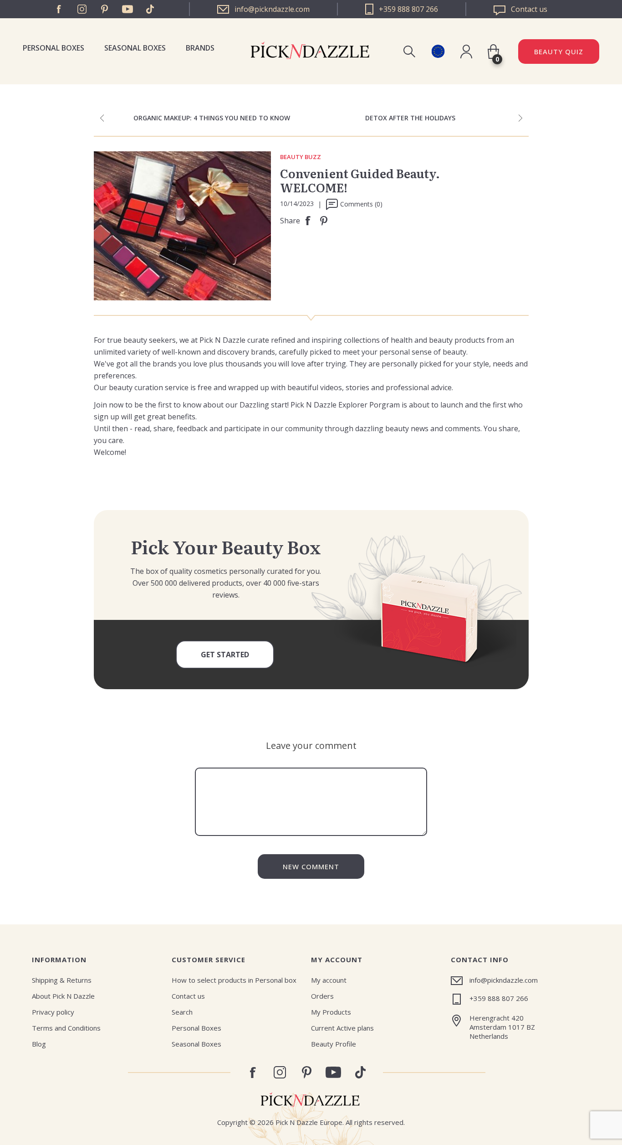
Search (182, 1011)
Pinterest (104, 9)
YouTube (127, 9)
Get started (225, 655)
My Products (331, 1011)
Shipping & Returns (62, 980)
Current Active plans (342, 1027)
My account (329, 980)
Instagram (82, 9)
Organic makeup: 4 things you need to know (211, 117)
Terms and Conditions (66, 1027)
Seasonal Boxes (135, 48)
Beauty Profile (333, 1043)
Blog (39, 1043)
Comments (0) (361, 204)
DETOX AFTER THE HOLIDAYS (410, 117)
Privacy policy (53, 1011)
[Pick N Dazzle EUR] (438, 51)
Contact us (188, 996)
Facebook (59, 9)
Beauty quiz (558, 51)
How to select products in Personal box (234, 980)
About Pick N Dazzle (63, 996)
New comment (311, 866)
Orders (322, 996)
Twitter (150, 9)
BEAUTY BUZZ (300, 157)
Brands (200, 48)
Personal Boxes (53, 48)
